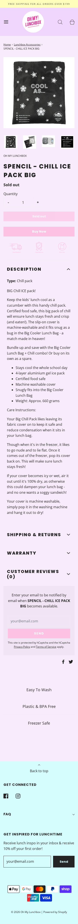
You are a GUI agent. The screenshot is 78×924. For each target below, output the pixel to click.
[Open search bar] (60, 22)
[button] (10, 142)
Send (64, 861)
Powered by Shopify (55, 912)
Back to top (39, 771)
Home (7, 44)
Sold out (39, 216)
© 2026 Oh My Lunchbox (26, 912)
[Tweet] (70, 662)
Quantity (10, 193)
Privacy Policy (22, 647)
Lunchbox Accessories (27, 44)
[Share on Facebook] (62, 662)
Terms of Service (46, 647)
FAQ (7, 814)
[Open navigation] (6, 22)
